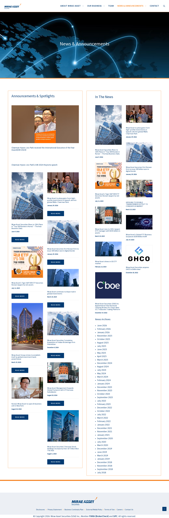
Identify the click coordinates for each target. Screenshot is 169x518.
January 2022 (103, 425)
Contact (154, 6)
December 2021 (104, 428)
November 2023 (104, 390)
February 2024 (104, 380)
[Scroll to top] (164, 509)
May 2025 (101, 353)
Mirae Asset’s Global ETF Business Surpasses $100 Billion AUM (139, 236)
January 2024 (103, 384)
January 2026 (103, 332)
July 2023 (101, 401)
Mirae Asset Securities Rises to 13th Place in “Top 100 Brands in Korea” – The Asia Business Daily (27, 226)
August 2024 (103, 366)
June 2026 (102, 325)
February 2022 (104, 421)
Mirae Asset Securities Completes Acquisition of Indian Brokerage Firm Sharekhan (61, 342)
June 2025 (102, 349)
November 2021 (104, 431)
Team (111, 6)
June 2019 (102, 452)
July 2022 (101, 414)
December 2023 (104, 387)
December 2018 (104, 462)
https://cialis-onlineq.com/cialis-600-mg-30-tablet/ (44, 486)
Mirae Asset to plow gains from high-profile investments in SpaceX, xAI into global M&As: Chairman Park (61, 200)
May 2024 (101, 373)
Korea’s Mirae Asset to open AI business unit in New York (26, 405)
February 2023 (104, 404)
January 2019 (103, 459)
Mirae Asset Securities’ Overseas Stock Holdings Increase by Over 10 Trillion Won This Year (63, 449)
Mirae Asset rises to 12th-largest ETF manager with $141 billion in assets (107, 231)
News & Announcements (130, 6)
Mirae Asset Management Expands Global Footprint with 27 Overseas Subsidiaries (60, 390)
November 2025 (104, 336)
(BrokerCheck (101, 516)
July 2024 (101, 370)
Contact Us (129, 510)
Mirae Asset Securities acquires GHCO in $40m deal (137, 268)
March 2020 (102, 445)
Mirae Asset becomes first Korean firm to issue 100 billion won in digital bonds (63, 250)
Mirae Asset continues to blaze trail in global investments (61, 293)
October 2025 (103, 339)
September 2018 (105, 469)
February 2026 (104, 329)
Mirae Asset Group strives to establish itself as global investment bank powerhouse (25, 357)
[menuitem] (72, 6)
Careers (120, 510)
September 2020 (105, 438)
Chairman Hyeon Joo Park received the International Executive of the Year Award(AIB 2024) (42, 149)
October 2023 (103, 394)
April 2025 (101, 356)
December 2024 (104, 363)
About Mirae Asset (70, 6)
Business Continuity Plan (73, 510)
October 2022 (103, 411)
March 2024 (102, 377)
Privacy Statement (55, 510)
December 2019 (104, 449)
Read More (20, 240)
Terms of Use (109, 510)
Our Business (94, 6)
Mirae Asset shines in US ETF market (106, 262)
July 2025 (101, 346)
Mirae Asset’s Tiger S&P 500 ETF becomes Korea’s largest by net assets (27, 284)
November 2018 (104, 466)
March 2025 (102, 360)
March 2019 (102, 455)
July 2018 (101, 472)
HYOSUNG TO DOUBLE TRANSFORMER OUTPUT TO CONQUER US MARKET (137, 204)
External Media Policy (94, 510)
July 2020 (101, 442)
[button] (164, 6)
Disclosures (40, 510)
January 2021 (103, 435)
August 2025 (103, 343)
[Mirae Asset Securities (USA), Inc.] (12, 6)
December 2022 (104, 407)
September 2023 (105, 397)
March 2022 (102, 418)
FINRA (92, 516)
